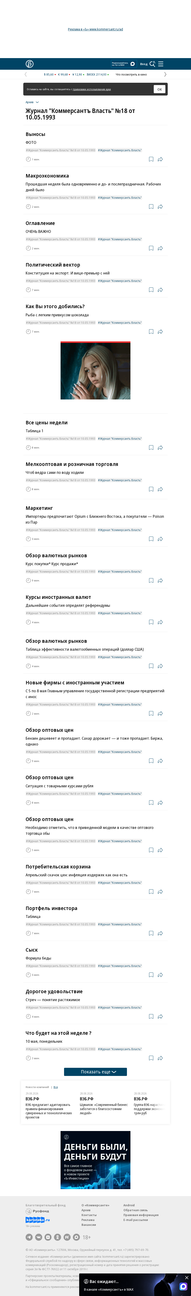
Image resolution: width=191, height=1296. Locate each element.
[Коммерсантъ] (30, 64)
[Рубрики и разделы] (160, 63)
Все (56, 1087)
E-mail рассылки (135, 1220)
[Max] (76, 1237)
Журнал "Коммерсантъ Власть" (121, 150)
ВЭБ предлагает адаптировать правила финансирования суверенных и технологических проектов (49, 1110)
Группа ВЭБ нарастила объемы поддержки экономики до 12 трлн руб (156, 1108)
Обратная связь (135, 1210)
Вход (144, 64)
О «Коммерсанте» (95, 1205)
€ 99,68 (63, 74)
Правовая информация (141, 1215)
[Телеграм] (29, 1237)
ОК (159, 89)
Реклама (88, 1220)
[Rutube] (67, 1237)
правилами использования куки (92, 89)
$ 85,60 (49, 74)
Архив (86, 1210)
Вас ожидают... (104, 1281)
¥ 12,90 (77, 74)
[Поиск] (152, 63)
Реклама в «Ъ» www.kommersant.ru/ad (95, 29)
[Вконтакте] (38, 1237)
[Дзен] (47, 1237)
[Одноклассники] (57, 1237)
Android (129, 1205)
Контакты (89, 1215)
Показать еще (95, 1071)
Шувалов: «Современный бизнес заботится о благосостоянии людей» (104, 1108)
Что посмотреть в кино (131, 74)
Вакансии (89, 1225)
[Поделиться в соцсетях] (160, 159)
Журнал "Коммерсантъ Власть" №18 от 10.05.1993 (61, 150)
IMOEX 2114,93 (96, 74)
